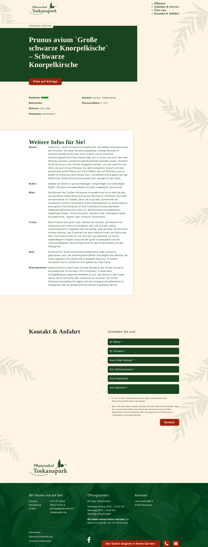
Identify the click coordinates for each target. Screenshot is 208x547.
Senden (169, 422)
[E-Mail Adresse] (175, 543)
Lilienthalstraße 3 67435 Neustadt (144, 503)
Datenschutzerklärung (122, 401)
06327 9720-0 (57, 505)
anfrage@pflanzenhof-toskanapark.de (62, 510)
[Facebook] (89, 540)
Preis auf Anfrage (45, 81)
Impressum (35, 532)
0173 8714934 (57, 501)
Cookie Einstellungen (40, 541)
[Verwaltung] (166, 543)
